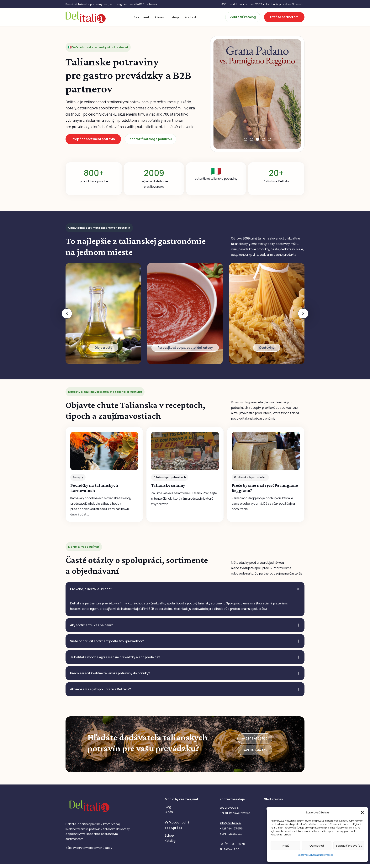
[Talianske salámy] (185, 474)
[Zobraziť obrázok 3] (257, 139)
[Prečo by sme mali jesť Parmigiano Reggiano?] (265, 474)
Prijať (285, 846)
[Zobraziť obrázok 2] (251, 139)
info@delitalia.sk (230, 823)
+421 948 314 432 (231, 834)
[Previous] (67, 313)
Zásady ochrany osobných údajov (89, 848)
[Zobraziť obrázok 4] (263, 139)
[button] (362, 812)
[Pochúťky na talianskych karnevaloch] (104, 474)
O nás (169, 812)
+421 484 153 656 (231, 828)
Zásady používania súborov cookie (315, 854)
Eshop (169, 835)
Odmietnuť (316, 846)
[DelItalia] (86, 17)
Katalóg (170, 841)
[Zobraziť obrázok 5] (269, 139)
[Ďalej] (303, 313)
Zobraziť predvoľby (349, 846)
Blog (168, 807)
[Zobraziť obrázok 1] (245, 139)
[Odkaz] (103, 313)
